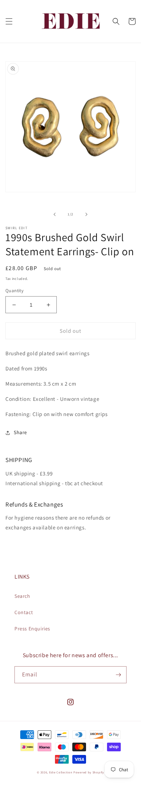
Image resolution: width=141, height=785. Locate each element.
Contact (23, 612)
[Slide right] (86, 214)
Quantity (14, 290)
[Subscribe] (118, 674)
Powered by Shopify (88, 772)
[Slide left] (55, 214)
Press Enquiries (32, 628)
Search (22, 596)
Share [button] (20, 432)
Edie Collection (61, 772)
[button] (9, 21)
